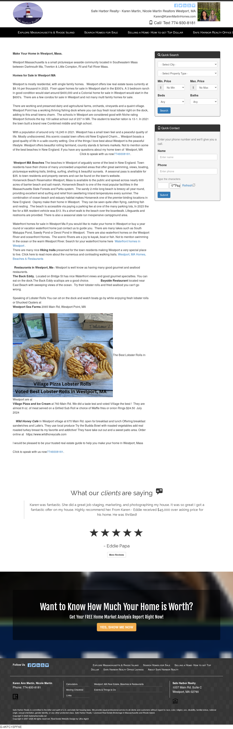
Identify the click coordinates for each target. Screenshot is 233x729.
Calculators (72, 684)
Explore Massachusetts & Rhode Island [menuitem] (46, 32)
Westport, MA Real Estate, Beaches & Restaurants (119, 684)
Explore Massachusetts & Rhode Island (116, 665)
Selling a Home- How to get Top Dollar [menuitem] (155, 32)
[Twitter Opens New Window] (180, 5)
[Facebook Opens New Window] (176, 5)
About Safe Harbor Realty (163, 669)
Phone (162, 165)
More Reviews (116, 554)
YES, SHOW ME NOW (116, 627)
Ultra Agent (84, 718)
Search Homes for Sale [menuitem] (101, 32)
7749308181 (122, 154)
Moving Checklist (74, 689)
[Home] (28, 13)
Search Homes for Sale (156, 665)
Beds (161, 95)
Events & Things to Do (105, 689)
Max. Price (197, 81)
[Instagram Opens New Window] (193, 5)
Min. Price (164, 81)
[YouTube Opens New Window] (189, 5)
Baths (194, 95)
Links (69, 695)
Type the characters (169, 179)
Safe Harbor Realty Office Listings (123, 669)
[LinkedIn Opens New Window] (185, 5)
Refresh (187, 185)
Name (162, 151)
